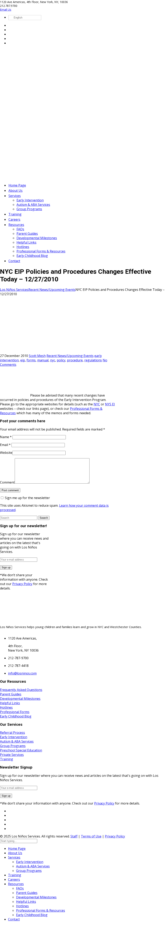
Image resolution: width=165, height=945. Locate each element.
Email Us (5, 9)
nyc (52, 360)
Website (6, 452)
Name (6, 437)
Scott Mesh (37, 356)
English (17, 17)
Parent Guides (10, 694)
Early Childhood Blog (15, 716)
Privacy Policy (22, 584)
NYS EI (110, 404)
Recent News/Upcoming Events (51, 289)
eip (22, 360)
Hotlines (6, 707)
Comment (7, 482)
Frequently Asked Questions (21, 690)
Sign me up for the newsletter (27, 498)
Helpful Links (10, 703)
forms (31, 360)
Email (5, 445)
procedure (75, 360)
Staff (73, 836)
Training (6, 759)
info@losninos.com (22, 673)
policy (61, 360)
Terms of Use (91, 836)
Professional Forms (14, 712)
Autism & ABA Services (17, 741)
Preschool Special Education (21, 750)
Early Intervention (13, 737)
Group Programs (13, 746)
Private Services (12, 754)
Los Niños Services (14, 289)
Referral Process (12, 732)
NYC (97, 404)
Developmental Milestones (20, 698)
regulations (93, 360)
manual (42, 360)
